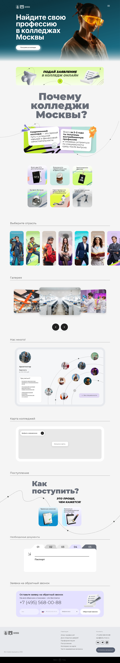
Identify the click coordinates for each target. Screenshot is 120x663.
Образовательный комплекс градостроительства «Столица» (28, 394)
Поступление (66, 643)
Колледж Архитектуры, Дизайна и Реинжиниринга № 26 (30, 382)
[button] (105, 650)
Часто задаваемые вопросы (72, 649)
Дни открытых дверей (69, 638)
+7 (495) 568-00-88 (40, 602)
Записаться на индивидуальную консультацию (71, 510)
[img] (47, 518)
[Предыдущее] (55, 327)
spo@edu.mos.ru (102, 638)
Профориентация (68, 641)
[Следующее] (64, 327)
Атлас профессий (68, 635)
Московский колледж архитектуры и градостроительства (28, 388)
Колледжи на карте (68, 646)
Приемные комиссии (48, 509)
